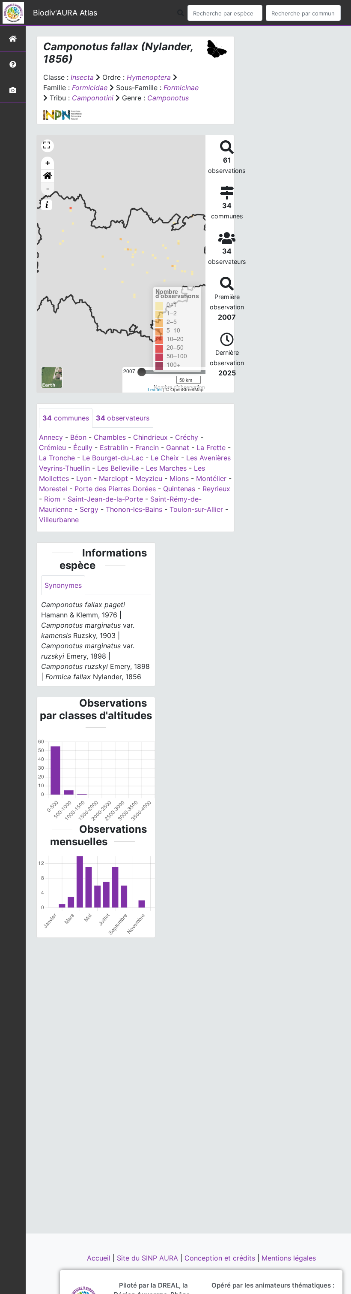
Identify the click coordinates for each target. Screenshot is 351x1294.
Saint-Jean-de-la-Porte (105, 499)
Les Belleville (118, 468)
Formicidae (89, 87)
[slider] (141, 372)
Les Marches (166, 468)
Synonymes (63, 585)
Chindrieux (150, 437)
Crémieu (52, 447)
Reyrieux (216, 488)
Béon (78, 437)
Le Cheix (165, 458)
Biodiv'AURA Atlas (65, 12)
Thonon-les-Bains (134, 509)
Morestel (53, 488)
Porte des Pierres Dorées (115, 488)
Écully (82, 447)
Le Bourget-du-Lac (112, 458)
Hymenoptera (149, 77)
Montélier (211, 478)
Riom (52, 499)
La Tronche (57, 458)
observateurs (122, 418)
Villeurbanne (59, 519)
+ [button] (47, 162)
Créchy (186, 437)
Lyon (84, 478)
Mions (179, 478)
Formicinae (181, 87)
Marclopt (113, 478)
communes (65, 418)
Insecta (82, 77)
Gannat (177, 447)
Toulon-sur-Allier (196, 509)
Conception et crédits (220, 1258)
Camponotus (168, 98)
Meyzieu (148, 478)
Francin (147, 447)
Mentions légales (289, 1258)
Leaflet (155, 389)
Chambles (110, 437)
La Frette (211, 447)
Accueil (100, 1258)
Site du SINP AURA (148, 1258)
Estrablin (114, 447)
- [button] (47, 188)
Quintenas (179, 488)
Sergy (89, 509)
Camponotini (92, 98)
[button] (47, 175)
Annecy (51, 437)
